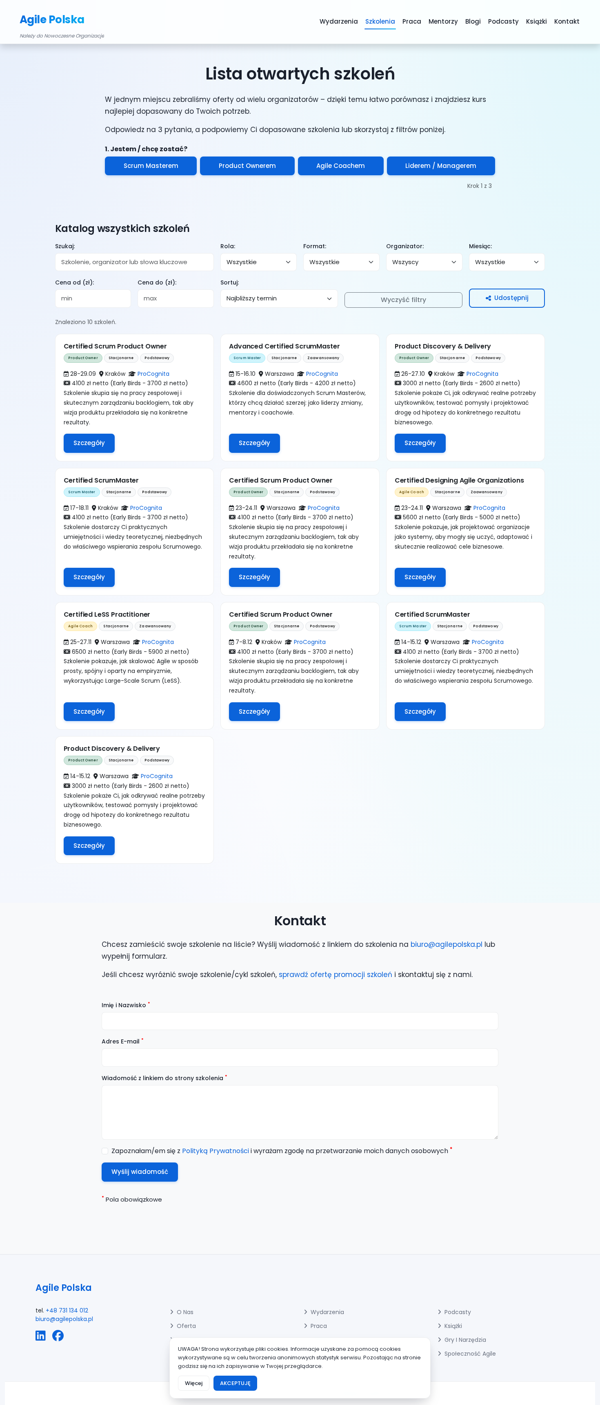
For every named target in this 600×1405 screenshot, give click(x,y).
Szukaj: (65, 246)
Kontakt (567, 21)
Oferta (186, 1326)
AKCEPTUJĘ (235, 1383)
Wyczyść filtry (403, 299)
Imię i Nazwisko (126, 1005)
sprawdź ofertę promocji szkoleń (335, 974)
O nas (185, 1312)
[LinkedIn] (41, 1336)
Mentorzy (443, 21)
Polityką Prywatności (215, 1151)
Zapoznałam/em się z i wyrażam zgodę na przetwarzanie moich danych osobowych (281, 1151)
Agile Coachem (340, 165)
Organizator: (405, 246)
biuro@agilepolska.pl (446, 944)
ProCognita (153, 374)
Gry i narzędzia (465, 1340)
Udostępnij (511, 297)
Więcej (193, 1383)
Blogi (473, 21)
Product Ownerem (247, 165)
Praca (411, 21)
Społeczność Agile (470, 1354)
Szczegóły (89, 443)
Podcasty (503, 21)
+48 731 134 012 (67, 1310)
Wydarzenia (339, 21)
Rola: (227, 246)
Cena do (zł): (157, 282)
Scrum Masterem (151, 165)
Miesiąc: (480, 246)
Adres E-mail (123, 1041)
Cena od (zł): (74, 282)
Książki (536, 21)
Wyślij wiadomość (139, 1171)
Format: (314, 246)
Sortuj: (229, 282)
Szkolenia (380, 21)
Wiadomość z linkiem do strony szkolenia (164, 1078)
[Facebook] (58, 1336)
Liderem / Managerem (440, 165)
